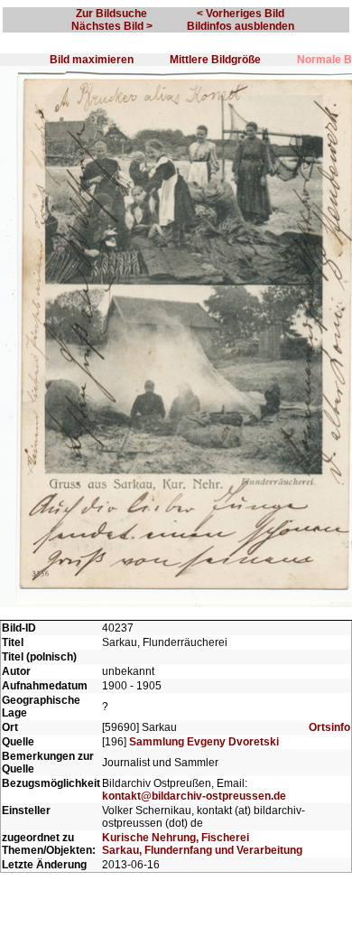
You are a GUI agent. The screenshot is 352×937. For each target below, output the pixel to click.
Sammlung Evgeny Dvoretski (204, 742)
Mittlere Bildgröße (215, 59)
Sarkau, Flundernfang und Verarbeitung (202, 850)
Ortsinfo (329, 727)
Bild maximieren (92, 59)
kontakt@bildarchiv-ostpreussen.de (194, 796)
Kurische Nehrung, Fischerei (175, 837)
